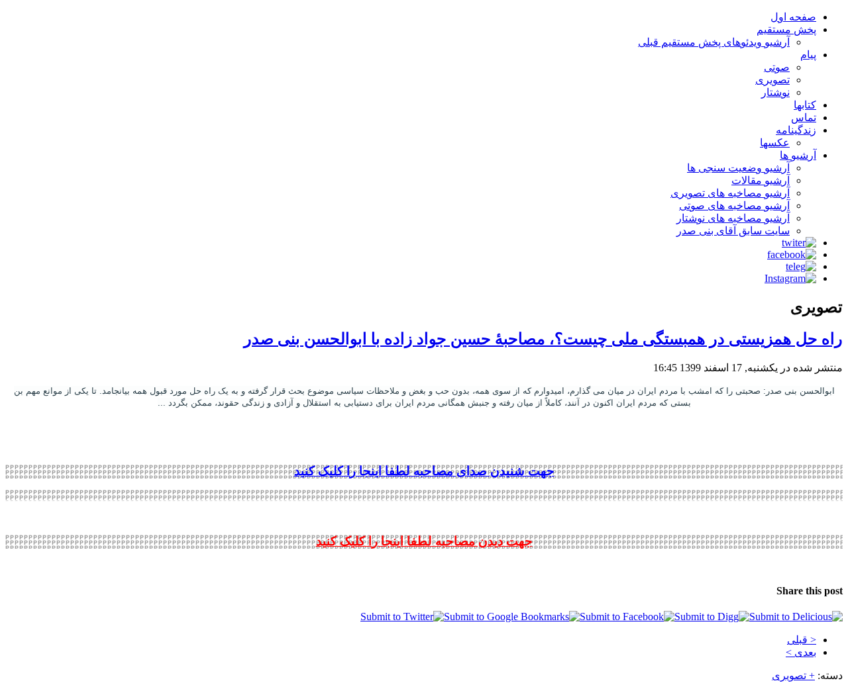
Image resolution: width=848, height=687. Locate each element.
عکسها (775, 142)
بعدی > (801, 652)
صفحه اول (793, 17)
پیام (808, 54)
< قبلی (801, 639)
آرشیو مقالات (760, 180)
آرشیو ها (798, 155)
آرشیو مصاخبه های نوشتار (733, 218)
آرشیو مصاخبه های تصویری (730, 193)
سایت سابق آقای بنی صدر (733, 230)
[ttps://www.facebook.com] (791, 254)
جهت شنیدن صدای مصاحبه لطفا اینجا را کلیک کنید (424, 471)
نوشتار (775, 92)
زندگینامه (796, 130)
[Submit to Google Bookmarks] (512, 616)
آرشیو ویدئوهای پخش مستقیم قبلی (714, 42)
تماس (803, 117)
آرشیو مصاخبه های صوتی (734, 205)
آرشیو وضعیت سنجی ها (738, 167)
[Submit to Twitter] (402, 616)
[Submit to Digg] (711, 616)
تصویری (772, 79)
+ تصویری (793, 675)
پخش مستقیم (786, 29)
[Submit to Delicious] (796, 616)
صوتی (777, 67)
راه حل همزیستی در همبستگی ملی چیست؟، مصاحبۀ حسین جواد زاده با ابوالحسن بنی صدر (543, 338)
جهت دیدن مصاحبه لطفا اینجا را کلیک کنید (424, 541)
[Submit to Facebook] (627, 616)
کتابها (805, 105)
